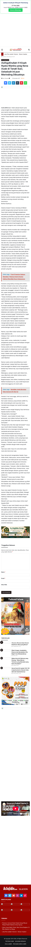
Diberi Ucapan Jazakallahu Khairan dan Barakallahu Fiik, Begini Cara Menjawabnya (20, 652)
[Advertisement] (15, 30)
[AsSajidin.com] (15, 49)
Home (4, 56)
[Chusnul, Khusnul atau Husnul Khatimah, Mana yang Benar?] (5, 645)
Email (3, 578)
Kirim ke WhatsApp (15, 10)
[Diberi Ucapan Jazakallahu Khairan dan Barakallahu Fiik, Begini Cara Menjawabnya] (5, 652)
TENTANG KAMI (9, 941)
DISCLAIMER (8, 944)
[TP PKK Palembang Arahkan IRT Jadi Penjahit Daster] (25, 905)
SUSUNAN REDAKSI (20, 941)
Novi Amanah (5, 78)
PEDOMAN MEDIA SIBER (19, 944)
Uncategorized (11, 56)
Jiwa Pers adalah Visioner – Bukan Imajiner (14, 931)
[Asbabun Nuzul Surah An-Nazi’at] (15, 911)
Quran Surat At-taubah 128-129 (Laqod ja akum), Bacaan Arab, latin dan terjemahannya (20, 669)
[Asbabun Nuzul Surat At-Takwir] (25, 911)
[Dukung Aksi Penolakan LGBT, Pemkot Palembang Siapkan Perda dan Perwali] (5, 905)
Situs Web (4, 584)
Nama (3, 572)
